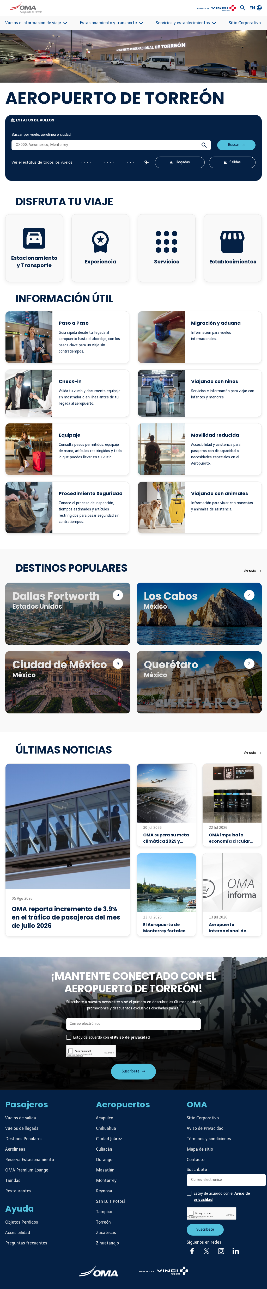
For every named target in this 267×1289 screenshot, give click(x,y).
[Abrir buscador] (242, 7)
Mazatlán (105, 1170)
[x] (206, 1251)
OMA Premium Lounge (26, 1170)
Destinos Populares (24, 1139)
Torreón (103, 1222)
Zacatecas (106, 1232)
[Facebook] (192, 1251)
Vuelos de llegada (22, 1128)
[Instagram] (221, 1251)
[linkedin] (235, 1251)
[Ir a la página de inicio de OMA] (26, 8)
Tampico (104, 1212)
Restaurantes (18, 1191)
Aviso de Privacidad (205, 1128)
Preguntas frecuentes (26, 1243)
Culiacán (104, 1149)
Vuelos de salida (20, 1118)
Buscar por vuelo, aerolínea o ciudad (41, 135)
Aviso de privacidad (132, 1037)
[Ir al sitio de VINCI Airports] (216, 8)
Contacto (195, 1159)
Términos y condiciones (209, 1139)
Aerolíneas (15, 1149)
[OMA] (98, 1270)
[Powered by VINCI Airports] (163, 1271)
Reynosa (104, 1191)
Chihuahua (106, 1128)
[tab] (133, 120)
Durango (104, 1159)
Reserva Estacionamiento (29, 1159)
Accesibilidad (17, 1232)
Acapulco (104, 1118)
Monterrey (106, 1180)
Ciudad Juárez (109, 1139)
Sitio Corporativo (245, 23)
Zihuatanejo (107, 1243)
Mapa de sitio (200, 1149)
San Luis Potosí (110, 1201)
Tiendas (12, 1180)
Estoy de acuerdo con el (111, 1037)
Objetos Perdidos (21, 1222)
